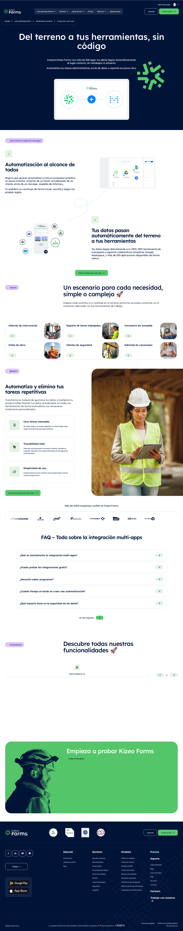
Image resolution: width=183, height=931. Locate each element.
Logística (95, 890)
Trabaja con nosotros (162, 897)
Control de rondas (127, 870)
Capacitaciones (156, 865)
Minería (95, 878)
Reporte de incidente (128, 874)
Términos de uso (172, 926)
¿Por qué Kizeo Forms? (45, 11)
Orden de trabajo (127, 862)
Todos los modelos (128, 858)
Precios (90, 11)
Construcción (97, 866)
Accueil (7, 21)
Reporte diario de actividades (132, 886)
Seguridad (96, 886)
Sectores (62, 11)
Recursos (100, 11)
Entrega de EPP (127, 866)
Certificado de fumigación (130, 882)
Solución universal (98, 858)
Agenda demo (115, 11)
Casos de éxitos (156, 873)
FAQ (151, 877)
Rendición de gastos (128, 878)
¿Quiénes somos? (69, 862)
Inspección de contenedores (131, 890)
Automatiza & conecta (44, 21)
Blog (64, 866)
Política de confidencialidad (168, 923)
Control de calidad (99, 874)
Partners (155, 891)
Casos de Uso (77, 11)
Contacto (153, 885)
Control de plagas (98, 882)
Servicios (153, 881)
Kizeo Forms (67, 858)
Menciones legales (148, 923)
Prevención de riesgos (100, 870)
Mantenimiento (97, 862)
